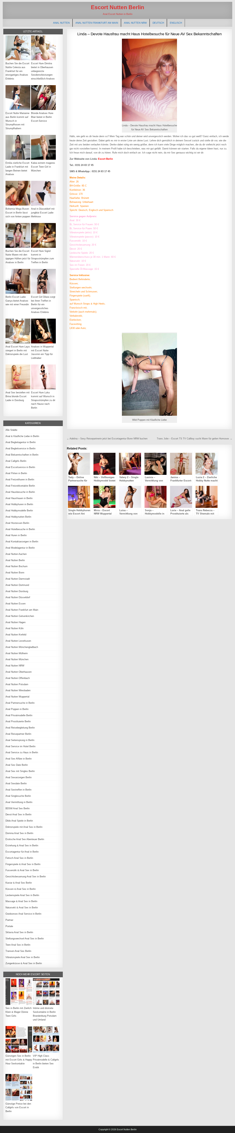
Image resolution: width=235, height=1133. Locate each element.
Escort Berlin (105, 158)
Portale (9, 926)
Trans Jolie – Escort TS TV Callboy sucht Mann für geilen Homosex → (194, 438)
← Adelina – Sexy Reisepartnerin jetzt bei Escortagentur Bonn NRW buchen (107, 438)
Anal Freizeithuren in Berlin (20, 479)
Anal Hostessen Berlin (17, 523)
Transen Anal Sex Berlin (18, 951)
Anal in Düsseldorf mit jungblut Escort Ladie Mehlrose (43, 212)
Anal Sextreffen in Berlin (18, 789)
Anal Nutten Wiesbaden (18, 690)
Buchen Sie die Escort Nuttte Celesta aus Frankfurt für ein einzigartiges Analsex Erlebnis (17, 71)
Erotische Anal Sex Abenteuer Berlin (25, 839)
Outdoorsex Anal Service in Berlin (23, 913)
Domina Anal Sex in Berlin (19, 833)
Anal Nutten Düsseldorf (18, 597)
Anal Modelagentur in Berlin (20, 547)
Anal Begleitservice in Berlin (20, 448)
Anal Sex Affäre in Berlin (19, 758)
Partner (9, 920)
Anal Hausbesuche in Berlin (20, 492)
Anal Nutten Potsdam (17, 684)
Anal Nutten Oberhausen (19, 671)
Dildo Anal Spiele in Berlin (19, 820)
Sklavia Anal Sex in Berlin (19, 932)
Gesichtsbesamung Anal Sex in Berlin (26, 876)
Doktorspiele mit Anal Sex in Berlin (24, 827)
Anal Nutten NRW (135, 22)
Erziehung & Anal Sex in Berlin (22, 845)
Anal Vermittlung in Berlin (19, 802)
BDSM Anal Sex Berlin (18, 808)
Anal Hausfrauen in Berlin (19, 498)
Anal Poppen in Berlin (17, 709)
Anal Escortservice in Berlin (20, 467)
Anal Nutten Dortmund (17, 585)
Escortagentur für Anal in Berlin (22, 851)
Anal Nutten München (17, 659)
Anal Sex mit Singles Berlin (20, 771)
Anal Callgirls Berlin (16, 461)
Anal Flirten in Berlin (16, 473)
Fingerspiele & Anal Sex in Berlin (23, 864)
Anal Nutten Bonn (15, 572)
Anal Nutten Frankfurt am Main (96, 22)
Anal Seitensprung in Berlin (20, 740)
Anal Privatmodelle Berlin (19, 715)
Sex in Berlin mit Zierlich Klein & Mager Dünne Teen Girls (19, 1012)
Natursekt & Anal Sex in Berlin (22, 907)
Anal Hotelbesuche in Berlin (20, 529)
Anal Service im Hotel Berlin (20, 746)
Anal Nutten (61, 22)
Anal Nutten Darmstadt (18, 578)
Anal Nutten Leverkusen (18, 640)
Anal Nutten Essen (16, 603)
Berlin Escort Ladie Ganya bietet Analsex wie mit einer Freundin (17, 301)
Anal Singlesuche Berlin (18, 796)
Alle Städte (11, 430)
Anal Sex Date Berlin (17, 765)
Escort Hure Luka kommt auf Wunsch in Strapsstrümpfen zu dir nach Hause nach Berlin (43, 400)
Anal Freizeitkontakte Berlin (20, 485)
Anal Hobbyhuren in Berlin (19, 504)
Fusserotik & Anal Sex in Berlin (22, 870)
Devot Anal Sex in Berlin (18, 814)
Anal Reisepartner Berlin (18, 734)
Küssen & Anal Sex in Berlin (21, 889)
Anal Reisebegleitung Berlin (20, 727)
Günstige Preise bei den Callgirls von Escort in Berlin (18, 1107)
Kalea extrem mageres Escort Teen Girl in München (43, 167)
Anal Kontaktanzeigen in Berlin (22, 541)
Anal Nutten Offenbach (18, 678)
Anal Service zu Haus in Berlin (22, 752)
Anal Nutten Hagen (16, 622)
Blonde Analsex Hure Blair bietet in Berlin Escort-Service (42, 117)
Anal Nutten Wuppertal (17, 696)
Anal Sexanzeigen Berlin (19, 777)
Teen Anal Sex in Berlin (18, 944)
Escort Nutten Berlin (117, 7)
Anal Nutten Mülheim (17, 653)
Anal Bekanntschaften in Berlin (22, 454)
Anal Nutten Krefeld (16, 634)
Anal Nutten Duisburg (17, 591)
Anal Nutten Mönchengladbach (22, 647)
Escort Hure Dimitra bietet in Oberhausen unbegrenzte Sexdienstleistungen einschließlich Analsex (43, 71)
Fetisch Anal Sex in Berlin (19, 858)
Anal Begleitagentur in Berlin (21, 442)
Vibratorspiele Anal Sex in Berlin (23, 957)
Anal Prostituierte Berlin (18, 721)
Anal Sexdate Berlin (16, 783)
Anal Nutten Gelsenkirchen (20, 616)
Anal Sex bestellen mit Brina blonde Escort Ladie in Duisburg (18, 396)
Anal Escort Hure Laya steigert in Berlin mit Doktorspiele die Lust (18, 350)
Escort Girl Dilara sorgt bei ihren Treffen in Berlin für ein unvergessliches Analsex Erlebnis (43, 304)
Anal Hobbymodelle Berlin (19, 510)
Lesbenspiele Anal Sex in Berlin (22, 895)
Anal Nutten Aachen (16, 554)
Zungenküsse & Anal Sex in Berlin (24, 963)
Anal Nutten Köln (15, 628)
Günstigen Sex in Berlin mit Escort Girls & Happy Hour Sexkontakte (19, 1059)
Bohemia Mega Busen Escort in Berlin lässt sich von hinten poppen (18, 212)
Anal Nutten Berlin (15, 560)
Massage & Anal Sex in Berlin (21, 901)
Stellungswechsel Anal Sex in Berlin (25, 938)
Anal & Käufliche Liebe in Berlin (22, 436)
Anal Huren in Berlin (16, 535)
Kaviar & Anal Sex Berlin (19, 882)
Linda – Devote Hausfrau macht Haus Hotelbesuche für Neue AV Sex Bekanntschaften (149, 34)
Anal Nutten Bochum (17, 566)
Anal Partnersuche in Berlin (20, 702)
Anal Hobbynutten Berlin (18, 516)
